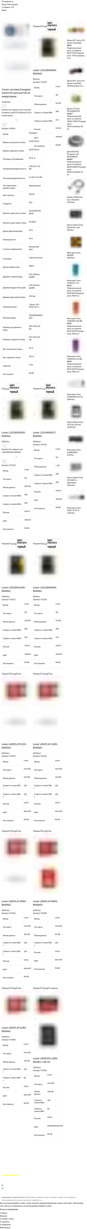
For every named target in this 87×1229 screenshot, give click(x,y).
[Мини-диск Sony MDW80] (76, 242)
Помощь (59, 1169)
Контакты (6, 1169)
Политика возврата (53, 1172)
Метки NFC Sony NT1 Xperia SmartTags (76, 82)
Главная (5, 19)
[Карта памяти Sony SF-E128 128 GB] (76, 411)
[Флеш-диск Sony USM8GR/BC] (76, 439)
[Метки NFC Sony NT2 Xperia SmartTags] (76, 30)
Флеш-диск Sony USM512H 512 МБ (74, 357)
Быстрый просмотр (10, 85)
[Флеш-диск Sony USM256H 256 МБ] (76, 308)
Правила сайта (70, 1169)
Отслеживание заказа (72, 1172)
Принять (23, 1209)
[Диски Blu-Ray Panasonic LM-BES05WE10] (76, 141)
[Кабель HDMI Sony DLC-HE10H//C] (76, 187)
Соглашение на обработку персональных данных (23, 1172)
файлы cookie (19, 1203)
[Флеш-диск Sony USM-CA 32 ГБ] (76, 497)
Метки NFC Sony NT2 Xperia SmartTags (76, 41)
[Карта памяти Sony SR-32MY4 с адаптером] (76, 467)
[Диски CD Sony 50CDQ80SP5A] (76, 98)
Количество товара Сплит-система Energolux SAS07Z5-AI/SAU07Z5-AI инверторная (16, 113)
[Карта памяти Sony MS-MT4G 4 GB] (76, 214)
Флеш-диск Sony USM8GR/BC (74, 451)
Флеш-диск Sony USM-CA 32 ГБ (74, 509)
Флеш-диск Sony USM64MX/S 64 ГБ (75, 395)
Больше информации (9, 1209)
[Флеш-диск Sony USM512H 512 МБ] (76, 346)
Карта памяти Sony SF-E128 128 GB (75, 423)
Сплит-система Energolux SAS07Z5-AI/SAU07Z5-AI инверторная (16, 93)
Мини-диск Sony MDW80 (73, 254)
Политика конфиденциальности (41, 1169)
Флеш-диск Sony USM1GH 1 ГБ (74, 282)
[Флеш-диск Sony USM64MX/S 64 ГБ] (76, 384)
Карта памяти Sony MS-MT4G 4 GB (75, 226)
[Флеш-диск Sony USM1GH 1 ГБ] (76, 270)
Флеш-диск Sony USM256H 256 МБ (74, 320)
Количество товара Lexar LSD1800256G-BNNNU (12, 450)
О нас (21, 1185)
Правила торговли (18, 1169)
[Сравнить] (4, 85)
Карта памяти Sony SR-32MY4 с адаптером (75, 480)
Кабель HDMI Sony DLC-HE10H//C (75, 198)
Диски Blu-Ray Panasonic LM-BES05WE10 (73, 154)
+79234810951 (22, 1164)
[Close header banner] (3, 1193)
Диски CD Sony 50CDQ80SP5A (73, 110)
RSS (4, 1183)
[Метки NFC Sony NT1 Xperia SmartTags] (76, 70)
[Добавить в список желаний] (17, 85)
